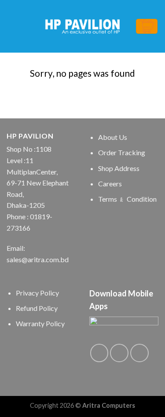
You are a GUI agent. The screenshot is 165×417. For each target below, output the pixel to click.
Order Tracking (121, 152)
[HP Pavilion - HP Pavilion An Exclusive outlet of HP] (82, 26)
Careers (110, 183)
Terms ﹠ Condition (127, 199)
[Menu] (12, 26)
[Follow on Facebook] (99, 353)
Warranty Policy (40, 323)
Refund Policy (37, 308)
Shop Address (118, 168)
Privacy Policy (37, 293)
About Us (112, 137)
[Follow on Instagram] (119, 353)
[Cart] (147, 26)
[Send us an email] (139, 353)
